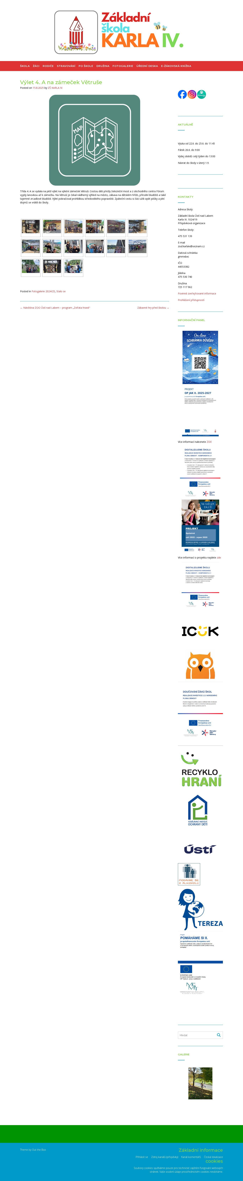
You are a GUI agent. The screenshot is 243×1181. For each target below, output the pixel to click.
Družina (102, 66)
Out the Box (39, 1149)
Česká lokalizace (213, 1157)
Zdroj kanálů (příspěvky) (164, 1157)
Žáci (36, 66)
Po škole (86, 66)
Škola (25, 66)
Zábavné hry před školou (153, 307)
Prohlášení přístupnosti (191, 300)
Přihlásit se (142, 1157)
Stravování (66, 66)
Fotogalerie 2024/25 (43, 291)
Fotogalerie (123, 66)
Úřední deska (147, 66)
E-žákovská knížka (176, 66)
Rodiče (48, 66)
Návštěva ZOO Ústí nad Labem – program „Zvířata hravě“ (55, 307)
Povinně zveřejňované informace (197, 293)
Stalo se (61, 291)
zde (219, 557)
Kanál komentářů (191, 1157)
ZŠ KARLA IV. (55, 87)
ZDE (209, 441)
